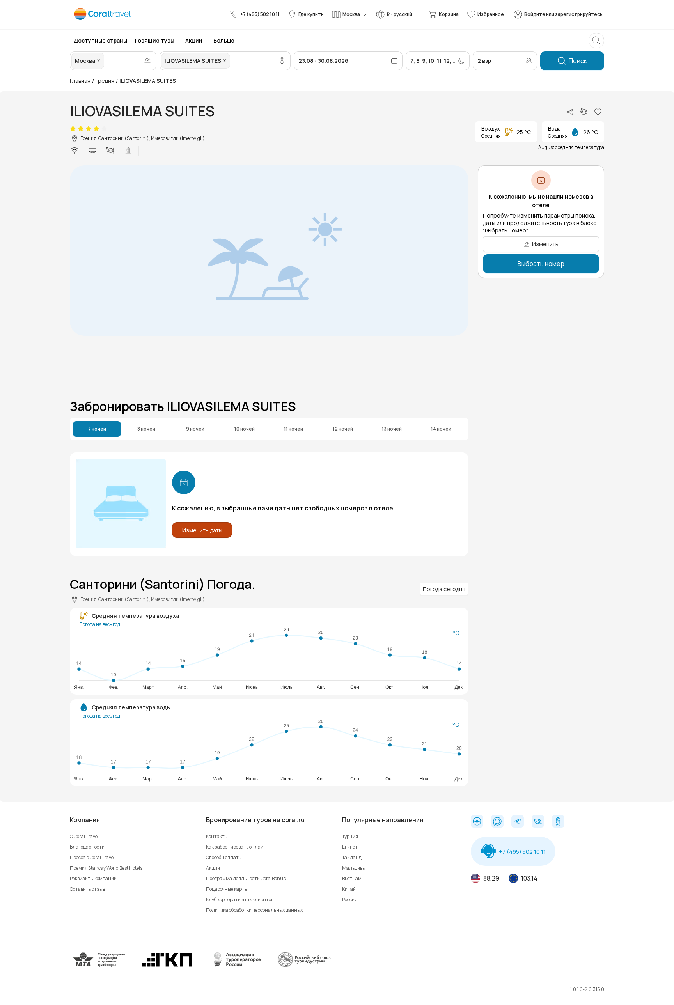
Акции (213, 868)
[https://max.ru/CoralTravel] (497, 822)
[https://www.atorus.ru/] (235, 965)
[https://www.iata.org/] (99, 965)
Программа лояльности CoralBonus (246, 878)
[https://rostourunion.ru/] (304, 965)
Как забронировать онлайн (236, 847)
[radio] (73, 129)
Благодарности (87, 847)
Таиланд (352, 857)
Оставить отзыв (87, 889)
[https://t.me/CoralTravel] (517, 822)
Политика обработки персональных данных (254, 910)
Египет (350, 847)
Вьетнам (352, 878)
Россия (349, 899)
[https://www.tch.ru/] (167, 965)
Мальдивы (353, 868)
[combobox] (106, 60)
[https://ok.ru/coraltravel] (558, 822)
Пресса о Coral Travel (92, 857)
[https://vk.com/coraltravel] (538, 822)
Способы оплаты (224, 857)
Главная (80, 80)
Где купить (311, 14)
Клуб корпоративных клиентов (239, 899)
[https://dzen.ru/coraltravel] (477, 822)
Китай (349, 889)
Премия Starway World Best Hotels (106, 868)
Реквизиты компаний (93, 878)
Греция (105, 80)
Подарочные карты (227, 889)
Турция (350, 836)
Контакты (217, 836)
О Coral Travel (84, 836)
